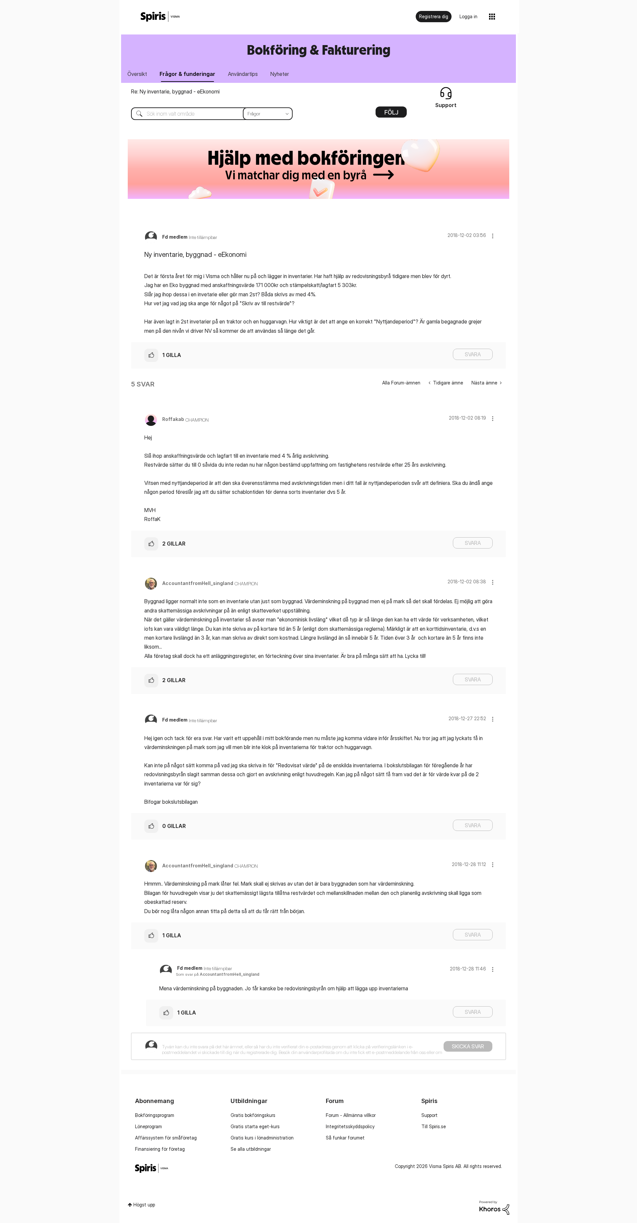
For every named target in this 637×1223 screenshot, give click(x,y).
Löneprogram (148, 1126)
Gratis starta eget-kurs (255, 1126)
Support (429, 1115)
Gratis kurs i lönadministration (262, 1137)
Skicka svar (468, 1046)
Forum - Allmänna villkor (351, 1115)
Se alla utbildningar (251, 1149)
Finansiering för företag (160, 1149)
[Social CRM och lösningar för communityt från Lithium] (494, 1207)
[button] (492, 236)
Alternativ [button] (391, 114)
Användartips (243, 74)
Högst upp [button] (144, 1204)
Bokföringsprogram (154, 1115)
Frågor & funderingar (187, 74)
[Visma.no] (160, 16)
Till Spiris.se (433, 1126)
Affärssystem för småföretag (166, 1137)
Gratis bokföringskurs (253, 1115)
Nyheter (279, 74)
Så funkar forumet (345, 1137)
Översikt (137, 74)
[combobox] (207, 113)
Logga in (468, 16)
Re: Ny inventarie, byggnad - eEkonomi (175, 91)
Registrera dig (433, 16)
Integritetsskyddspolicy (350, 1126)
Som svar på (217, 974)
